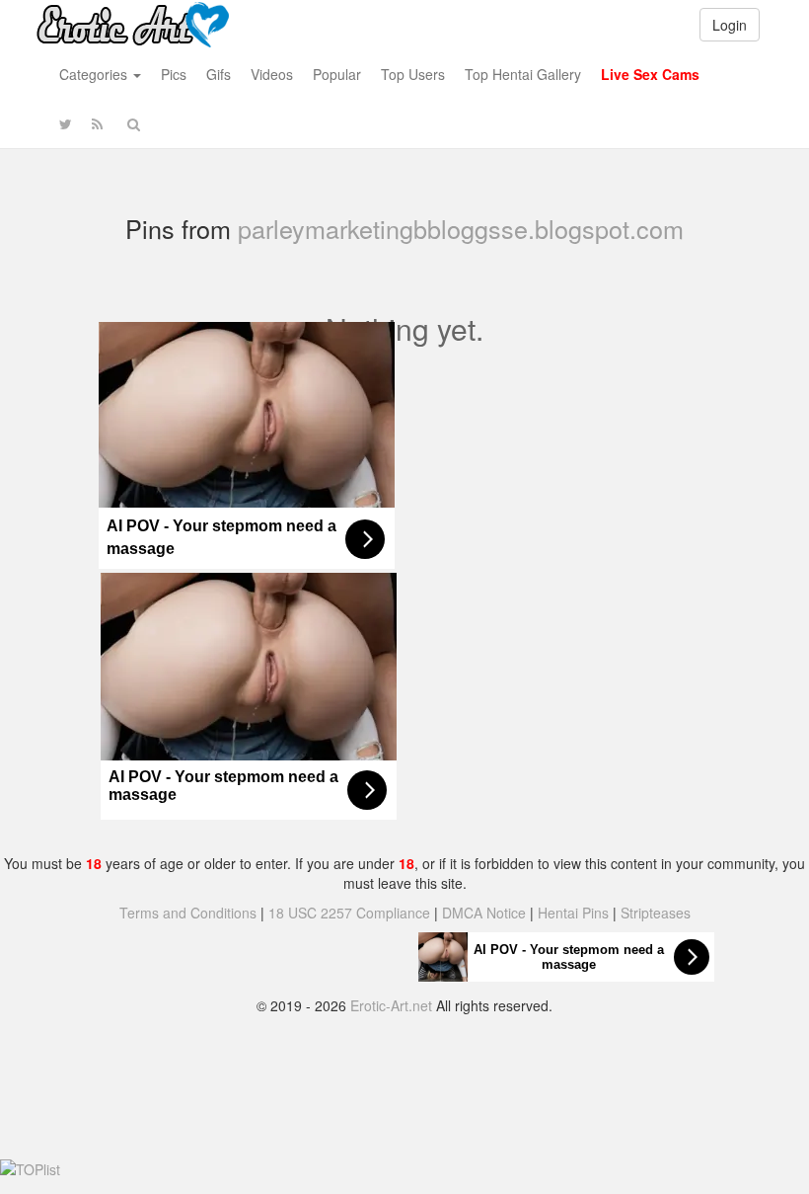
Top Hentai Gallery (523, 74)
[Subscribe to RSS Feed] (97, 123)
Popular (337, 74)
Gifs (218, 74)
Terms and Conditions (188, 912)
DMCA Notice (484, 912)
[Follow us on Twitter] (65, 123)
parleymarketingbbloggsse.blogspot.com (461, 228)
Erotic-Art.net (391, 1005)
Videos (272, 74)
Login (729, 25)
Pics (173, 74)
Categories (95, 74)
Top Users (413, 74)
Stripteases (656, 912)
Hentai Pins (573, 912)
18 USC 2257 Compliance (349, 912)
